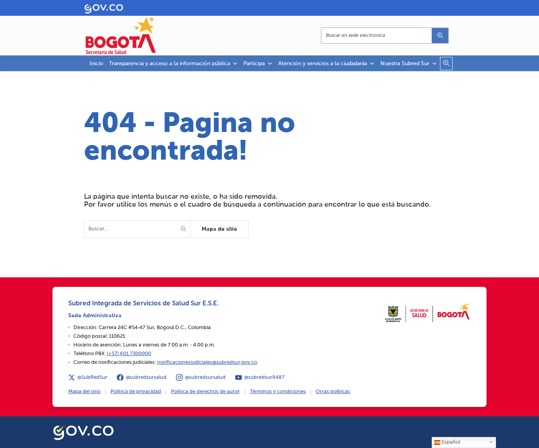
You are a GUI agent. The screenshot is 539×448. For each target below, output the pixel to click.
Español (450, 442)
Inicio (96, 63)
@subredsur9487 (264, 377)
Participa (254, 63)
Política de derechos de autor (205, 391)
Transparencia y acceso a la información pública (169, 63)
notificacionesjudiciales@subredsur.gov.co (207, 362)
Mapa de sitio (219, 229)
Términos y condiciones (278, 391)
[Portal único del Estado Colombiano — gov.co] (83, 431)
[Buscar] (440, 35)
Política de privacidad (135, 391)
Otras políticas (333, 391)
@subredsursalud (146, 377)
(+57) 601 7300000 (129, 353)
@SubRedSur (92, 377)
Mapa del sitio (84, 391)
